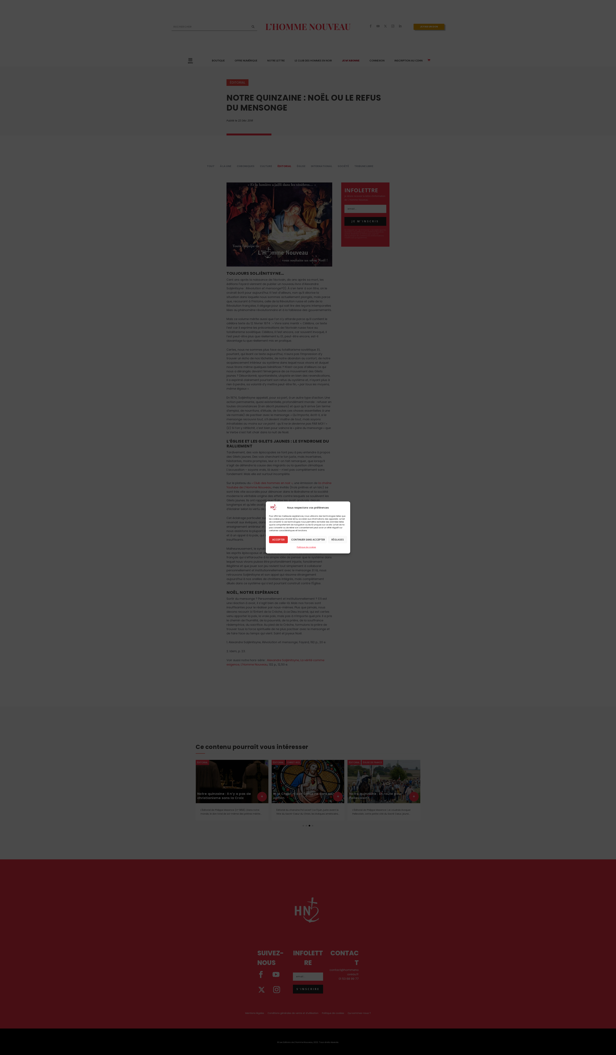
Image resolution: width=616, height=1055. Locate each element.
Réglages (337, 539)
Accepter (278, 539)
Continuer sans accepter (308, 539)
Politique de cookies (306, 547)
